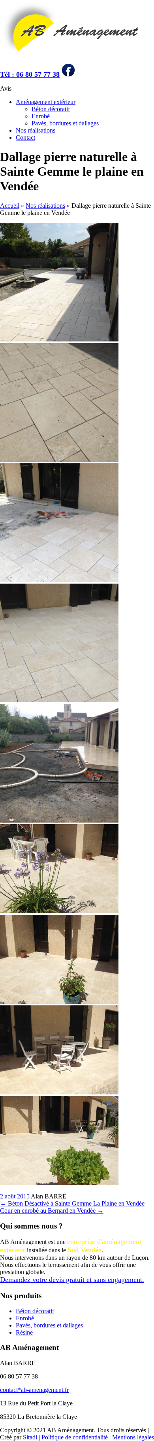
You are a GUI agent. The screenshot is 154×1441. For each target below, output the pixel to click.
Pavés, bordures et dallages (65, 123)
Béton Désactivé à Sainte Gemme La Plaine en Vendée (72, 1203)
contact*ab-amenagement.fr (34, 1389)
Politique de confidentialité (74, 1437)
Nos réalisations (35, 130)
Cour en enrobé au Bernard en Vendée (51, 1210)
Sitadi (30, 1437)
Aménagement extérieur (45, 102)
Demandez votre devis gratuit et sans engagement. (72, 1280)
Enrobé (41, 116)
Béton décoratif (51, 109)
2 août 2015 (15, 1196)
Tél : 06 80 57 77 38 (30, 74)
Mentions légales (133, 1437)
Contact (25, 137)
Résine (24, 1332)
